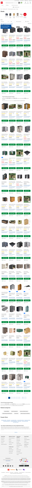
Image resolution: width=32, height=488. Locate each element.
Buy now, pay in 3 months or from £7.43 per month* (19, 87)
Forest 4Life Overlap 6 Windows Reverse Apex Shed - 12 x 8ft (12, 227)
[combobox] (11, 3)
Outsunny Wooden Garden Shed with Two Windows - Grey (5, 272)
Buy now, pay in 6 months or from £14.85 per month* (19, 209)
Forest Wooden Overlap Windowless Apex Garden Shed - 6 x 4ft (19, 158)
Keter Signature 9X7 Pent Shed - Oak (4, 205)
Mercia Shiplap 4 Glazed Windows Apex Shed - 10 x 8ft (27, 336)
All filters (27, 21)
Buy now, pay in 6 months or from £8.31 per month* (5, 232)
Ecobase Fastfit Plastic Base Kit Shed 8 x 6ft (12, 250)
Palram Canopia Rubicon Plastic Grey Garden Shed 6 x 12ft (19, 35)
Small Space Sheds (3, 420)
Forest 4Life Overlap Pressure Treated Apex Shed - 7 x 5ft (27, 59)
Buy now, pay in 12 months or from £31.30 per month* (12, 387)
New (11, 21)
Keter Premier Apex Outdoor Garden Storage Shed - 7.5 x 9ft (19, 250)
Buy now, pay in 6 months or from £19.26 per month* (19, 116)
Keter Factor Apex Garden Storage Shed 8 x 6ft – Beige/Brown (5, 383)
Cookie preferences (21, 472)
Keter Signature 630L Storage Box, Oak (4, 227)
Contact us (2, 439)
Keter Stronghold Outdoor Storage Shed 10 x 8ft (27, 82)
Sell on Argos (26, 446)
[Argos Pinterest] (10, 466)
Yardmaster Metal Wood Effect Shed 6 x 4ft (27, 112)
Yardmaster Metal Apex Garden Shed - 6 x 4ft (5, 134)
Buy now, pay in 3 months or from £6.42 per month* (12, 209)
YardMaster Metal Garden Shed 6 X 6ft (26, 250)
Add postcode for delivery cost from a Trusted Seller (5, 186)
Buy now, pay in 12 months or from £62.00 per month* (5, 209)
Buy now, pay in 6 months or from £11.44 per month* (12, 87)
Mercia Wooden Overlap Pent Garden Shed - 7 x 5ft (19, 227)
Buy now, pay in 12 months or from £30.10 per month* (12, 362)
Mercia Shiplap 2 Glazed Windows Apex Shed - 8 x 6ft (12, 359)
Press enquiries (26, 442)
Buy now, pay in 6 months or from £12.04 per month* (27, 232)
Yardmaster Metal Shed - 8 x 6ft (12, 158)
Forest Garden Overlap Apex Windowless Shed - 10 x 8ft (27, 359)
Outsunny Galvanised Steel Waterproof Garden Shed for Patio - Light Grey (12, 314)
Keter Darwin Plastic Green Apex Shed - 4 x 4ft (12, 135)
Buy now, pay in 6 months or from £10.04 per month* (27, 116)
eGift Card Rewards (19, 445)
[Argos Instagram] (12, 466)
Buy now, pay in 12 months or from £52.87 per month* (27, 87)
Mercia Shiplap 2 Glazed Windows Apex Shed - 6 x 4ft (19, 359)
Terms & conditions (28, 472)
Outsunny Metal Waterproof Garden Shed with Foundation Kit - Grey (19, 272)
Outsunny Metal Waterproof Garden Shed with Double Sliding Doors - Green (19, 336)
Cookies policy (16, 472)
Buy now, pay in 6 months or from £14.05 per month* (27, 185)
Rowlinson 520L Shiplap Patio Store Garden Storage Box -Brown (12, 205)
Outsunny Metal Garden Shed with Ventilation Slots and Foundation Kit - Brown (5, 293)
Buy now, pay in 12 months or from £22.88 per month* (19, 363)
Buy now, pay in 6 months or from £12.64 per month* (12, 65)
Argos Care (10, 448)
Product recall (11, 451)
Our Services (18, 440)
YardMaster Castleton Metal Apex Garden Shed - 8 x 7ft (12, 59)
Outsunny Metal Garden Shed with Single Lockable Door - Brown (5, 336)
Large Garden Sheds (14, 420)
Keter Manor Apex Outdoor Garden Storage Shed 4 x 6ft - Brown (19, 135)
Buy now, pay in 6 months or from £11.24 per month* (5, 255)
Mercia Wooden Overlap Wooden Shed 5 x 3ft (27, 227)
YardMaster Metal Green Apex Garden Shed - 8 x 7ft (27, 384)
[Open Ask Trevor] (21, 3)
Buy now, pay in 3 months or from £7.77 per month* (19, 187)
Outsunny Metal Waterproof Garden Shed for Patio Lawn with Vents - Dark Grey (19, 314)
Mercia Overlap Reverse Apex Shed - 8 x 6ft (19, 112)
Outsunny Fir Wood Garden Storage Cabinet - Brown (19, 294)
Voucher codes (19, 443)
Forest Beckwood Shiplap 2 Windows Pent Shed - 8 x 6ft (27, 205)
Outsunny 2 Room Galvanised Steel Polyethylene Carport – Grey (27, 294)
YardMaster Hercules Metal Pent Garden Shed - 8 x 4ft (19, 59)
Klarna (17, 448)
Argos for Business (27, 439)
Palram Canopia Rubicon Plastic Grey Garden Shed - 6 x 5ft (12, 35)
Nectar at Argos (19, 449)
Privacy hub (7, 472)
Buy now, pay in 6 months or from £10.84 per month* (12, 164)
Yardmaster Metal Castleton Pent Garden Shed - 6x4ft (19, 182)
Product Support (11, 449)
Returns (10, 439)
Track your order (11, 442)
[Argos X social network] (8, 466)
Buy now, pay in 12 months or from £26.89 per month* (5, 87)
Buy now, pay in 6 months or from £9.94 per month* (5, 164)
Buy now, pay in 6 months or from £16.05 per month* (12, 187)
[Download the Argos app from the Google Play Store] (26, 466)
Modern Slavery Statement (26, 445)
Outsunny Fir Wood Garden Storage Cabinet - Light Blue (27, 315)
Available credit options (26, 162)
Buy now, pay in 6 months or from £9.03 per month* (19, 65)
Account (2, 442)
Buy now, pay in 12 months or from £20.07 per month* (19, 232)
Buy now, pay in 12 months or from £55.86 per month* (5, 116)
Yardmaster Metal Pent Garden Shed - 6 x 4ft (19, 82)
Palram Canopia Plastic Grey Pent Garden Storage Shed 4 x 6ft (5, 35)
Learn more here (8, 460)
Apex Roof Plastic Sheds (20, 420)
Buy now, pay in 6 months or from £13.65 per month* (5, 64)
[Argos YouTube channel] (3, 466)
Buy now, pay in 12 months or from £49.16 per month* (19, 255)
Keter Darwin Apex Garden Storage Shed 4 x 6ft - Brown (5, 59)
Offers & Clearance (18, 21)
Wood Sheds (8, 420)
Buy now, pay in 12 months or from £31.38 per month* (27, 364)
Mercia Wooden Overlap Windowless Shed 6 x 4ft (19, 205)
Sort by (2, 19)
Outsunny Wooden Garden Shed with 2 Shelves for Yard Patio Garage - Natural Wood (12, 336)
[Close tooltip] (10, 25)
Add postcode (4, 23)
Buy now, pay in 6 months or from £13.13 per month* (19, 139)
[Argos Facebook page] (6, 466)
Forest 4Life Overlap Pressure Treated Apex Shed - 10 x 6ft (5, 82)
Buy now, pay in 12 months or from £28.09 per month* (27, 209)
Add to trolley (5, 45)
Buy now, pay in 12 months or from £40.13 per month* (12, 232)
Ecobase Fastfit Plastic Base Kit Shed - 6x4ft (27, 158)
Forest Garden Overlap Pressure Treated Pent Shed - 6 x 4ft (12, 182)
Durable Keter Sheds (27, 420)
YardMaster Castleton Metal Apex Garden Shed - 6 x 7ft (5, 250)
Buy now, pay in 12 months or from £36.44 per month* (19, 40)
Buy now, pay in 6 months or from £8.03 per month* (5, 139)
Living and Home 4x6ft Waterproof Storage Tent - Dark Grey (12, 294)
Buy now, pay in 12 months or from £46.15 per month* (27, 341)
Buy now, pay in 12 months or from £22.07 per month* (27, 64)
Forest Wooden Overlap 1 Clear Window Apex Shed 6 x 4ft (12, 112)
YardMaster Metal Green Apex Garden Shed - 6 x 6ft (5, 159)
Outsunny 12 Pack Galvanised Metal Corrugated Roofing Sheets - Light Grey (4, 314)
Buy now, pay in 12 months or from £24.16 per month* (19, 387)
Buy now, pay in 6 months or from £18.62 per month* (12, 41)
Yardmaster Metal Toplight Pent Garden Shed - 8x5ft (27, 182)
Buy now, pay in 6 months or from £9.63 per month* (5, 41)
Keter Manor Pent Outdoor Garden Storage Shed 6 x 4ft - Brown (12, 82)
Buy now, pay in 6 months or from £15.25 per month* (12, 116)
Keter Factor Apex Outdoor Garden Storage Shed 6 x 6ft (12, 383)
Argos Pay (18, 446)
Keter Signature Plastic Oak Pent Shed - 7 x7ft (5, 112)
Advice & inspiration (4, 444)
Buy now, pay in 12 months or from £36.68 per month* (5, 387)
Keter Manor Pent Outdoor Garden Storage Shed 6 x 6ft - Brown (19, 383)
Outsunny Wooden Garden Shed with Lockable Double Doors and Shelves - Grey (5, 182)
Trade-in (18, 454)
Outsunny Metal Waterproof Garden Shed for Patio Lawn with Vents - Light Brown (27, 272)
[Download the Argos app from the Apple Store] (21, 466)
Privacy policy (11, 472)
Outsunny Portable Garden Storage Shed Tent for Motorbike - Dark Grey (12, 272)
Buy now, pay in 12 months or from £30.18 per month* (27, 40)
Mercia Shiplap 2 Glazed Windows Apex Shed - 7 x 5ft (5, 359)
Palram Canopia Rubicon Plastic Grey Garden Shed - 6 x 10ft (27, 35)
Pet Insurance (18, 451)
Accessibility (3, 472)
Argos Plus (10, 444)
